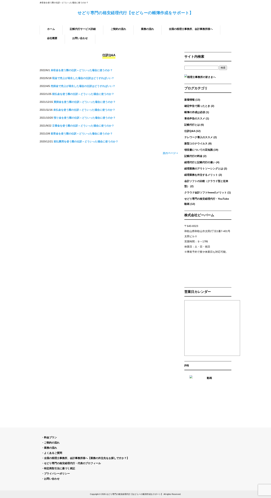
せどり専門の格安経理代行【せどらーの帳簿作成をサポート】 (135, 12)
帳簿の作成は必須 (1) (196, 112)
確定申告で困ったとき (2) (199, 105)
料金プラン (50, 437)
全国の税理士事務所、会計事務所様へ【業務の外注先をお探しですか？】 (86, 458)
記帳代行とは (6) (194, 124)
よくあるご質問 (53, 452)
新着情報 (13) (192, 99)
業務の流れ (50, 447)
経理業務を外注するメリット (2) (203, 174)
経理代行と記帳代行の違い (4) (201, 162)
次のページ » (170, 153)
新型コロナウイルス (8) (198, 143)
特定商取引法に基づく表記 (59, 468)
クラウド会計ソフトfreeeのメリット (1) (207, 192)
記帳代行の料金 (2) (195, 156)
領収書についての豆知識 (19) (201, 149)
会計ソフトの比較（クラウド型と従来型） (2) (206, 184)
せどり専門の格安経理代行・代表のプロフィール (72, 463)
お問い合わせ (52, 478)
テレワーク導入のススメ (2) (200, 137)
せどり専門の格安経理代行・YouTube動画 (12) (206, 201)
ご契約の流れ (52, 442)
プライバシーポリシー (57, 473)
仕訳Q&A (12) (192, 130)
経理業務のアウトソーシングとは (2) (205, 168)
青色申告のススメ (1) (196, 118)
